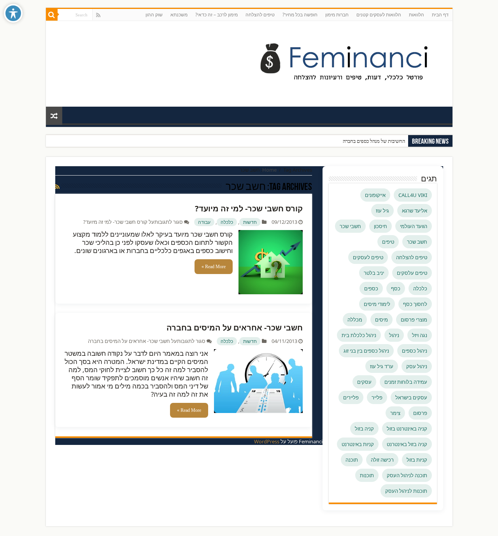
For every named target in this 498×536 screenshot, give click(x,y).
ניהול (394, 335)
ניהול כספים (414, 350)
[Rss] (98, 15)
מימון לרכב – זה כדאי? (216, 14)
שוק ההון (154, 14)
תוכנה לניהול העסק (407, 475)
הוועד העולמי (413, 226)
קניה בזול (364, 428)
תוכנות (367, 475)
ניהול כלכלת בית (359, 335)
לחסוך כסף (415, 304)
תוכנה (351, 459)
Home (269, 169)
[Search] (52, 15)
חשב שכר (417, 241)
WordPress (266, 441)
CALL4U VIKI (412, 195)
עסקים (364, 381)
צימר (395, 412)
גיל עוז (382, 210)
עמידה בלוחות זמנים (405, 381)
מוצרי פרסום (414, 319)
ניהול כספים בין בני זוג (366, 350)
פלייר (377, 397)
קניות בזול (417, 459)
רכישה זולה (382, 459)
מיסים (381, 319)
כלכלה (227, 222)
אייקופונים (375, 195)
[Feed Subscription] (57, 186)
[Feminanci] (349, 62)
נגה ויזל (419, 335)
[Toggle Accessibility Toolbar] (13, 13)
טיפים (388, 241)
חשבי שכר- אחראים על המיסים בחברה (235, 327)
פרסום (420, 412)
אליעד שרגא (414, 210)
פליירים (351, 397)
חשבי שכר (350, 226)
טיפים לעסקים (368, 257)
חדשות (250, 222)
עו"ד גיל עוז (381, 366)
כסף (395, 288)
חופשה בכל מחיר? (299, 14)
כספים (371, 288)
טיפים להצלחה (260, 14)
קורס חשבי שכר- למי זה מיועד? (249, 208)
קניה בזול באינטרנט (407, 444)
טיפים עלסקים (412, 272)
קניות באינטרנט (358, 444)
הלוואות (416, 14)
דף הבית (440, 14)
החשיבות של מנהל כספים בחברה (374, 141)
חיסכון (380, 226)
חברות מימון (337, 14)
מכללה (354, 319)
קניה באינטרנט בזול (407, 428)
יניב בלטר (374, 272)
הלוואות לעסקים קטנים (378, 14)
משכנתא (179, 14)
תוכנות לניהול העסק (406, 490)
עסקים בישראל (411, 397)
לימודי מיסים (377, 304)
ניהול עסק (416, 366)
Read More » (214, 266)
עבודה (204, 222)
